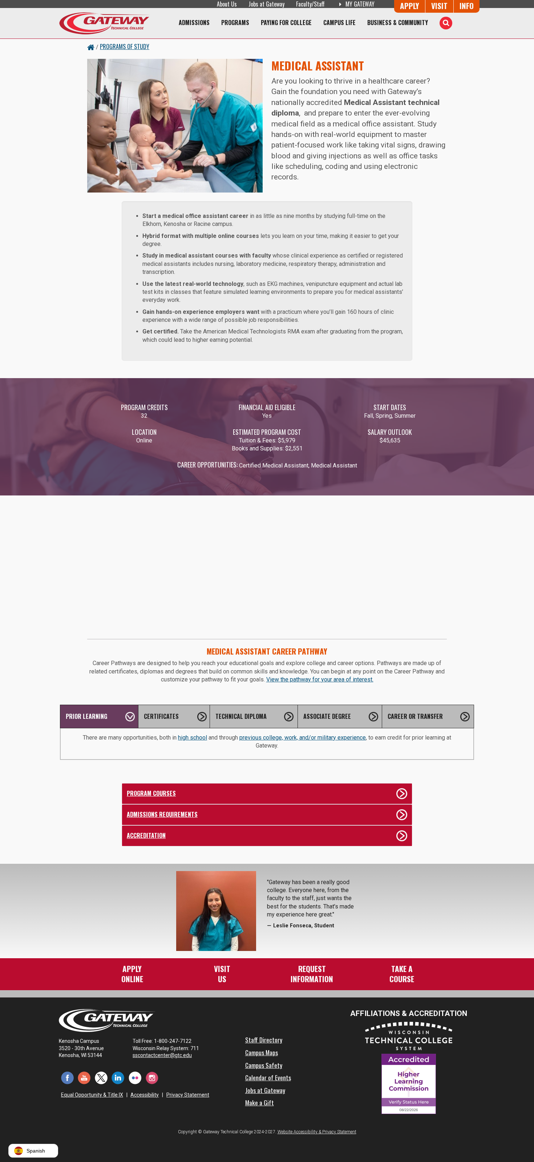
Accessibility (144, 1095)
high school (192, 737)
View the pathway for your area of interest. (319, 679)
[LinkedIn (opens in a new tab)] (118, 1077)
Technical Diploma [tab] (241, 716)
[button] (33, 1150)
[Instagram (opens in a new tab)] (152, 1077)
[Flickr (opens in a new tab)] (134, 1077)
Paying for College (286, 22)
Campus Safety (263, 1065)
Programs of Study (124, 46)
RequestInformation (312, 973)
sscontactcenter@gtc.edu (162, 1055)
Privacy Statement (187, 1095)
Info (467, 5)
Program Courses (151, 793)
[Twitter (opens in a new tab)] (101, 1077)
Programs (235, 22)
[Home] (104, 23)
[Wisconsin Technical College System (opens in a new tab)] (408, 1035)
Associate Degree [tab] (327, 716)
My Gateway (359, 4)
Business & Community (397, 22)
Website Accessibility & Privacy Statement (317, 1131)
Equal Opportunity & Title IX (92, 1095)
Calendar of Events (268, 1077)
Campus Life (339, 22)
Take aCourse (401, 973)
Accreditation (146, 835)
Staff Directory (263, 1039)
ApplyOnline (132, 973)
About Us (227, 4)
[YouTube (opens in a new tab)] (84, 1077)
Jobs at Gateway (266, 4)
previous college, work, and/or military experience (302, 737)
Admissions (194, 22)
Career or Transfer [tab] (415, 716)
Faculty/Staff (310, 4)
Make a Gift (259, 1102)
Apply (409, 5)
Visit (439, 5)
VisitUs (222, 973)
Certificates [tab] (161, 716)
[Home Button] (90, 46)
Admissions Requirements (162, 814)
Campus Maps (261, 1052)
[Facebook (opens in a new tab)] (67, 1077)
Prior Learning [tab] (86, 716)
